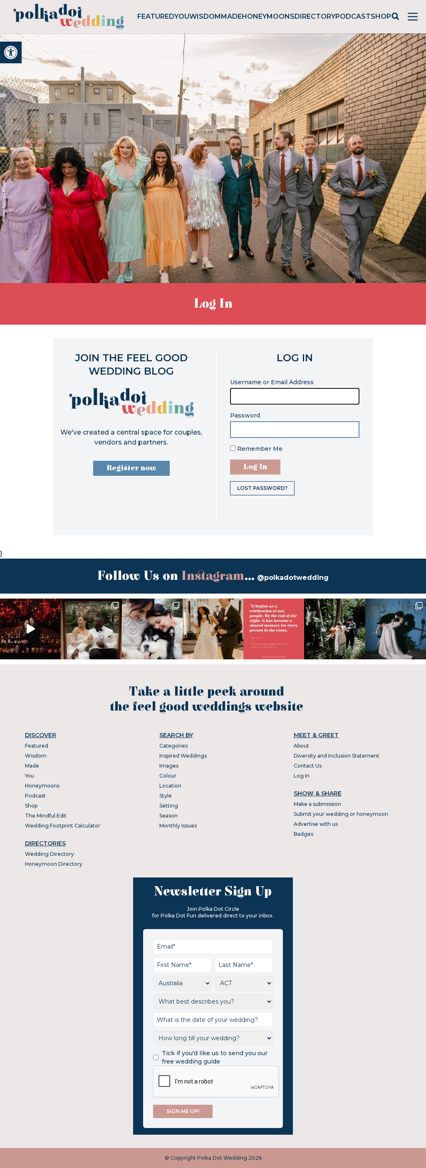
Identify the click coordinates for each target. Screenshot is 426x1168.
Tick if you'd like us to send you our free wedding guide (214, 1057)
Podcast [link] (353, 16)
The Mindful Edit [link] (46, 816)
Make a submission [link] (317, 804)
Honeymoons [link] (268, 16)
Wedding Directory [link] (49, 854)
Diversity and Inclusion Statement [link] (336, 756)
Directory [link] (315, 16)
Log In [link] (302, 776)
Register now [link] (131, 468)
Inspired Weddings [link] (183, 756)
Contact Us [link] (308, 766)
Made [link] (231, 16)
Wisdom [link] (205, 16)
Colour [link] (167, 776)
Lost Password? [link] (262, 488)
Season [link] (168, 816)
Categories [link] (173, 746)
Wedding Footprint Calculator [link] (62, 826)
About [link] (301, 746)
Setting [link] (168, 806)
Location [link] (170, 786)
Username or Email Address (272, 382)
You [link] (181, 16)
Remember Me (258, 448)
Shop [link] (381, 16)
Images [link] (168, 766)
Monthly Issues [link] (178, 826)
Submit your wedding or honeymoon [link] (341, 814)
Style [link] (165, 796)
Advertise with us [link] (316, 824)
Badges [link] (303, 834)
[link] (11, 52)
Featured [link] (155, 16)
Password (245, 415)
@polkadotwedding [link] (293, 578)
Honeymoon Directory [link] (53, 864)
